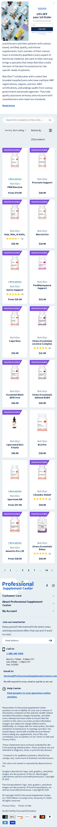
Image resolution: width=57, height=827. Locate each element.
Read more (8, 105)
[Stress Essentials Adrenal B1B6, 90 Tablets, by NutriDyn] (42, 372)
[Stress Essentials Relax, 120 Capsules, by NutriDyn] (42, 524)
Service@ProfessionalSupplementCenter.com (30, 676)
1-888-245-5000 (14, 653)
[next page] (52, 570)
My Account (9, 611)
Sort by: (14, 130)
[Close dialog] (54, 3)
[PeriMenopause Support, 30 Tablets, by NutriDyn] (42, 263)
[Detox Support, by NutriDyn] (15, 263)
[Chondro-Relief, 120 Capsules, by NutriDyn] (42, 472)
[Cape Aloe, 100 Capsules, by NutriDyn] (15, 318)
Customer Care (12, 596)
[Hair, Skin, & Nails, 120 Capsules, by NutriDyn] (15, 212)
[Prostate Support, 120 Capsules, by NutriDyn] (42, 160)
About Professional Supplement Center (22, 603)
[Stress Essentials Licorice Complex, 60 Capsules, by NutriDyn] (42, 318)
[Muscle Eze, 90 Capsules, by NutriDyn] (42, 212)
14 (46, 570)
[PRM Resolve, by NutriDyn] (15, 160)
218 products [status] (38, 139)
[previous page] (5, 570)
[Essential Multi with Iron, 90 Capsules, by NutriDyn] (15, 372)
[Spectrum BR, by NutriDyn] (15, 472)
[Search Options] (51, 120)
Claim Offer (42, 29)
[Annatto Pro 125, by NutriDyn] (15, 524)
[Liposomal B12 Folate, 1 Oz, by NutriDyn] (15, 422)
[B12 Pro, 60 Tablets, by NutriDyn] (42, 422)
